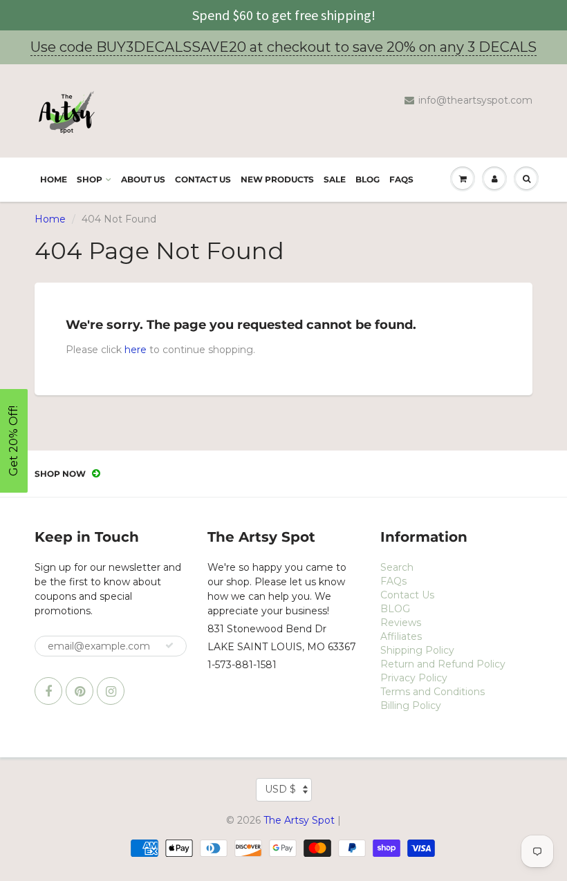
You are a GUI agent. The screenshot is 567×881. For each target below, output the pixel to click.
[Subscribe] (169, 645)
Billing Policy (410, 705)
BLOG (367, 179)
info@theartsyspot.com (475, 100)
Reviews (400, 622)
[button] (14, 441)
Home (53, 179)
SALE (335, 179)
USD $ (280, 789)
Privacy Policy (413, 678)
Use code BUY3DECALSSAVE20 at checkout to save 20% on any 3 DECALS (283, 47)
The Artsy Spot (299, 820)
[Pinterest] (79, 691)
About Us (143, 179)
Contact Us (203, 179)
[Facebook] (48, 691)
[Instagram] (110, 691)
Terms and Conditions (432, 691)
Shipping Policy (417, 650)
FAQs (401, 179)
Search (396, 567)
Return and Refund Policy (442, 664)
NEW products (277, 179)
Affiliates (401, 636)
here (135, 349)
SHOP (89, 179)
